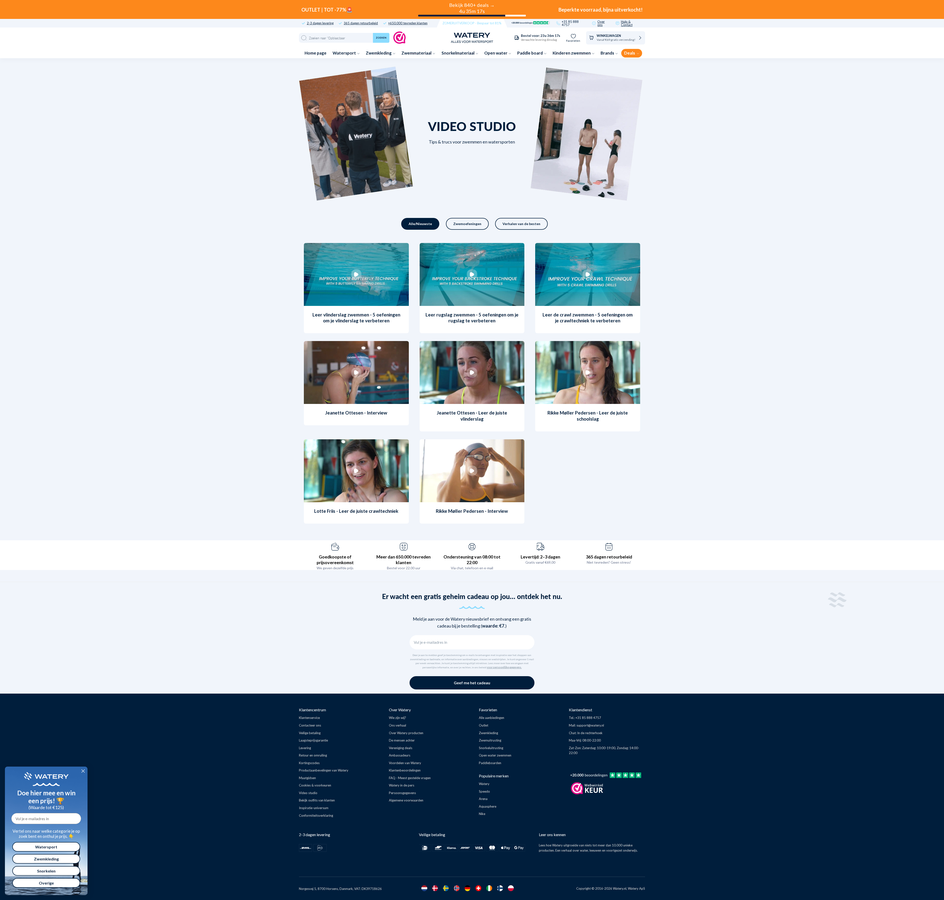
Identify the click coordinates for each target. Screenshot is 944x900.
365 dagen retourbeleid (361, 23)
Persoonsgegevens (402, 793)
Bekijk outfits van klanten (317, 800)
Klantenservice (309, 718)
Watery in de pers (401, 785)
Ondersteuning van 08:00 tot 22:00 (472, 559)
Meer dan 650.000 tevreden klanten (403, 559)
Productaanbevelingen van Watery (323, 770)
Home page (315, 53)
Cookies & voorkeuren (315, 785)
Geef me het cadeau (472, 682)
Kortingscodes (309, 763)
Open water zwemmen (495, 755)
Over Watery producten (406, 733)
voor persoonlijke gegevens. (504, 667)
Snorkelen (46, 871)
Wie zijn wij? (397, 718)
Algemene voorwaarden (406, 800)
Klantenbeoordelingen (405, 770)
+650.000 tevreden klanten (408, 23)
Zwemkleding (379, 53)
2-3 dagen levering (320, 23)
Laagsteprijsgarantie (313, 740)
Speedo (484, 791)
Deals (630, 53)
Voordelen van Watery (405, 763)
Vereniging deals (400, 748)
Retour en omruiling (313, 755)
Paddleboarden (490, 763)
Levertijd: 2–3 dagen (540, 556)
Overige (46, 883)
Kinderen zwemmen (572, 53)
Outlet (483, 725)
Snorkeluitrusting (491, 748)
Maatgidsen (307, 778)
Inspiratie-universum (313, 808)
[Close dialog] (83, 771)
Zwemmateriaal (416, 53)
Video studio (308, 793)
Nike (482, 814)
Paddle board (530, 53)
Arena (483, 799)
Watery (484, 784)
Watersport (345, 53)
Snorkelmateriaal (458, 53)
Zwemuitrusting (490, 740)
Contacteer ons (310, 725)
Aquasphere (487, 806)
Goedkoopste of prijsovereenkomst (335, 559)
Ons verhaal (397, 725)
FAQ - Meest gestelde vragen (410, 778)
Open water (496, 53)
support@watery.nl (590, 725)
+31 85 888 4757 (570, 23)
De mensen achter (402, 740)
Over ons (601, 23)
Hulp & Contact (627, 23)
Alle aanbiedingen (491, 718)
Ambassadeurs (399, 755)
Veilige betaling (310, 733)
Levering (305, 748)
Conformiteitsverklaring (316, 815)
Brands (608, 53)
